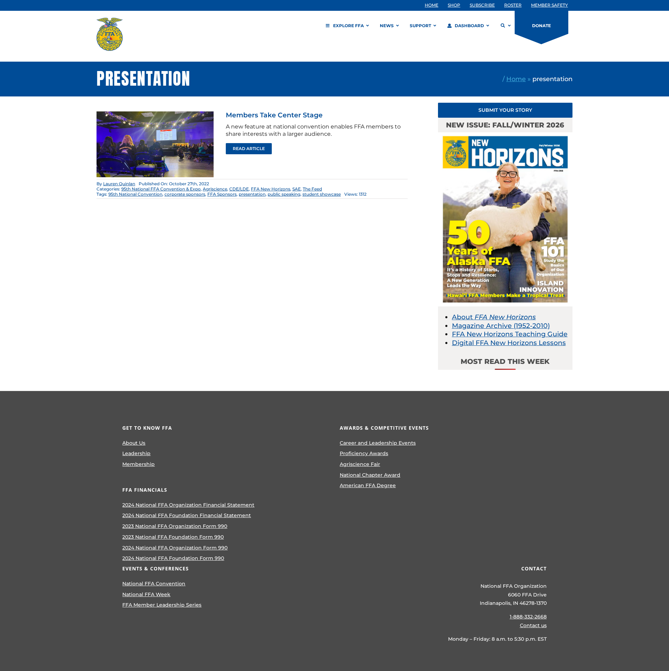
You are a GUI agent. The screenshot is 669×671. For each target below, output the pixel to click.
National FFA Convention (153, 583)
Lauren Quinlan (119, 183)
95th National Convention (135, 194)
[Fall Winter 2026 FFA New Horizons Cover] (505, 136)
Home (516, 79)
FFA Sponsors (222, 194)
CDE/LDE (239, 189)
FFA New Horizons (270, 189)
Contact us (533, 625)
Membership (138, 464)
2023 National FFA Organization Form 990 (174, 526)
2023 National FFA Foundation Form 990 (173, 537)
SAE (296, 189)
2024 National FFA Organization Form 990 (175, 548)
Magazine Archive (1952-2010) (501, 326)
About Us (133, 443)
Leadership (136, 453)
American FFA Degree (368, 485)
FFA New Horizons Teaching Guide (510, 334)
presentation (252, 194)
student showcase (321, 194)
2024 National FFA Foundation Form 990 (173, 558)
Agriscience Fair (360, 464)
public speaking (284, 194)
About (494, 317)
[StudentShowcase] (155, 115)
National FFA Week (146, 594)
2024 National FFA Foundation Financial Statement (186, 515)
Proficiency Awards (364, 453)
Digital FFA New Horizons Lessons (509, 343)
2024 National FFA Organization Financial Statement (188, 505)
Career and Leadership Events (378, 443)
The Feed (312, 189)
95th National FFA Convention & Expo (161, 189)
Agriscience (215, 189)
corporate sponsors (184, 194)
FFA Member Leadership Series (161, 605)
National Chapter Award (370, 475)
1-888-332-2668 (528, 617)
